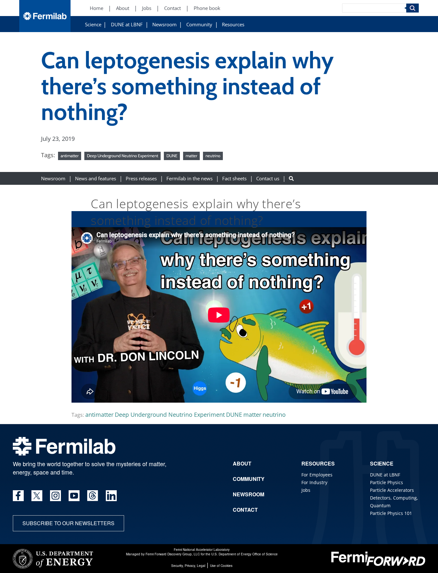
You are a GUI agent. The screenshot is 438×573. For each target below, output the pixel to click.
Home (96, 8)
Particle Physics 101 (391, 513)
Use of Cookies (221, 565)
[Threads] (92, 495)
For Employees (317, 475)
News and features (95, 178)
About (122, 8)
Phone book (207, 8)
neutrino (213, 155)
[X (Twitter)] (36, 495)
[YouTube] (74, 495)
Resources (233, 24)
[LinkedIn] (111, 495)
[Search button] (291, 178)
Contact (172, 8)
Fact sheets (234, 178)
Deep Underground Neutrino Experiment (122, 155)
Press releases (141, 178)
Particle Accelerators (392, 490)
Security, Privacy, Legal (188, 565)
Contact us (267, 178)
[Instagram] (55, 495)
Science (93, 24)
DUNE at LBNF (127, 24)
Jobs (146, 8)
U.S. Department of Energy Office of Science (244, 554)
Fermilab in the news (189, 178)
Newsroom (164, 24)
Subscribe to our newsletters (68, 523)
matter (191, 155)
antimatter (70, 155)
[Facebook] (18, 495)
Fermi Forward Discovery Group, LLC (173, 554)
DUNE (171, 155)
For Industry (314, 482)
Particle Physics (386, 482)
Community (199, 24)
